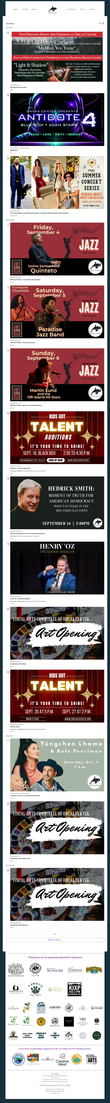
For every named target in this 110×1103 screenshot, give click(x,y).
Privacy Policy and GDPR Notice (55, 1089)
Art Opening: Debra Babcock (19, 925)
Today (55, 934)
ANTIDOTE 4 (14, 150)
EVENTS (15, 9)
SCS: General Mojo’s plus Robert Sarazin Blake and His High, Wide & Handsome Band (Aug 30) (39, 213)
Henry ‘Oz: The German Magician (20, 599)
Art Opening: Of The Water (18, 664)
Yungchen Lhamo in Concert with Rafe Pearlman (25, 795)
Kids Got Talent (15, 727)
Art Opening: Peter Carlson (18, 87)
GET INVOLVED (71, 9)
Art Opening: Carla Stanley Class (20, 858)
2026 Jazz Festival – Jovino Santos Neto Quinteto (25, 280)
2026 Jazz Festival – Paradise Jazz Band (22, 342)
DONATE (33, 9)
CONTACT (92, 9)
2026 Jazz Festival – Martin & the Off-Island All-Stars (26, 405)
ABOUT (82, 9)
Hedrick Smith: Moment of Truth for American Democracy (27, 533)
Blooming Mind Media (58, 1091)
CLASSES (25, 9)
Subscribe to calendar (54, 940)
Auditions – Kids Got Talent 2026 (20, 468)
